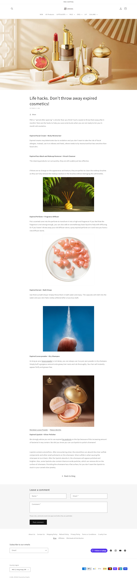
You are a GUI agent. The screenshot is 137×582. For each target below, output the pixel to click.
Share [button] (34, 114)
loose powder (47, 361)
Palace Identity (55, 430)
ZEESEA (16, 577)
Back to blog (69, 476)
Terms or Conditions (89, 534)
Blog (54, 538)
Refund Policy (64, 534)
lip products (66, 439)
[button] (12, 8)
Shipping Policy (52, 534)
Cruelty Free (102, 534)
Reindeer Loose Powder (39, 430)
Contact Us (41, 534)
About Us (32, 534)
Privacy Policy (75, 534)
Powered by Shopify (24, 577)
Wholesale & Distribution (75, 538)
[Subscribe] (45, 550)
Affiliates (61, 538)
